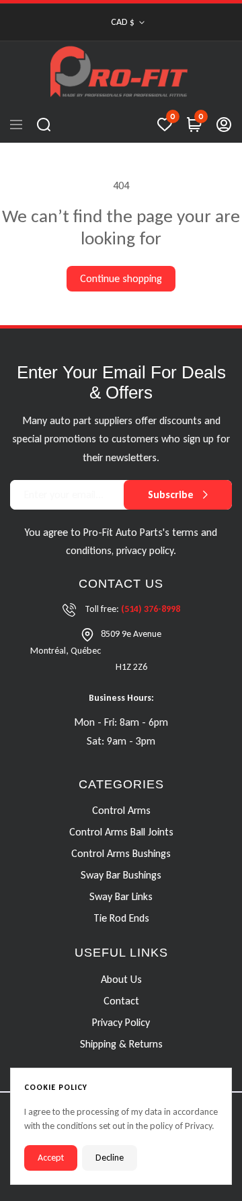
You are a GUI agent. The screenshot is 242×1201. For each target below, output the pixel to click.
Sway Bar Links (121, 897)
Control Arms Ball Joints (121, 832)
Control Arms (121, 810)
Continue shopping (121, 278)
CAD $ (122, 22)
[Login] (224, 124)
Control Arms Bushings (121, 854)
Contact (121, 1000)
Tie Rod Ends (121, 918)
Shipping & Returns (121, 1043)
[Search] (44, 124)
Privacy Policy (121, 1022)
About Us (121, 979)
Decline (109, 1157)
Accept (51, 1157)
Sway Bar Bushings (121, 875)
